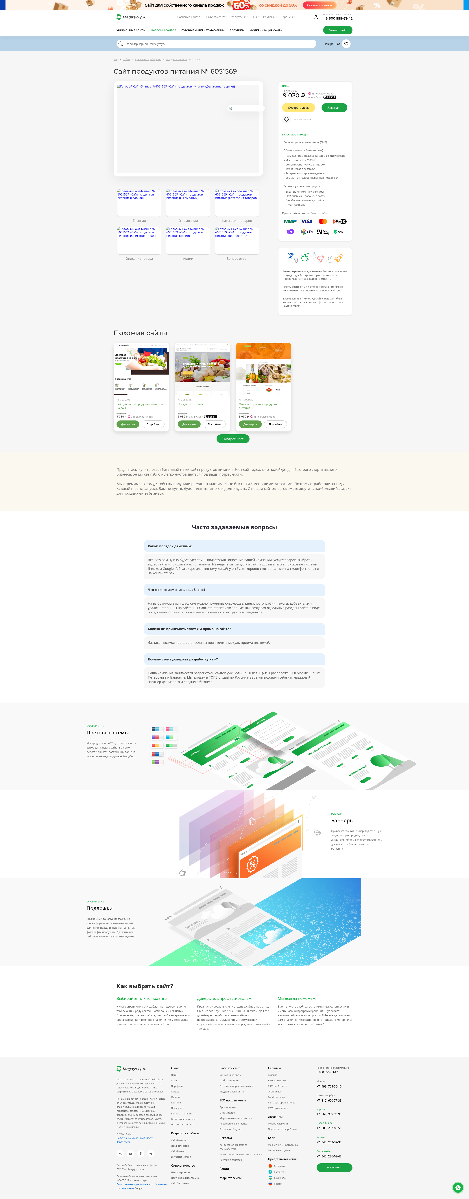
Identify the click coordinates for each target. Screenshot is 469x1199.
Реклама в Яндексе (278, 1080)
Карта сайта (123, 1142)
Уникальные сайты (131, 30)
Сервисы (287, 17)
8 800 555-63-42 (339, 18)
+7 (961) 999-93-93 (329, 1114)
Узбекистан (280, 1177)
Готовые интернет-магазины (202, 30)
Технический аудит (230, 1129)
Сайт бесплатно (180, 1183)
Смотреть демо (298, 108)
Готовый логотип (278, 1123)
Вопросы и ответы (181, 1113)
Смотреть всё (233, 439)
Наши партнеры (180, 1172)
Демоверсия (128, 424)
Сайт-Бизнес (178, 1151)
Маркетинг (238, 17)
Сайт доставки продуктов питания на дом (140, 406)
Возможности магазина (184, 1119)
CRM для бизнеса (277, 1086)
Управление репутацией (234, 1123)
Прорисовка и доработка (282, 1129)
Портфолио (177, 1086)
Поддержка (177, 1108)
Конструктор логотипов (281, 1102)
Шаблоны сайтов (163, 30)
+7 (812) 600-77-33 (329, 1101)
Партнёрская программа (185, 1177)
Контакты (176, 1102)
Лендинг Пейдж (180, 1145)
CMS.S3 (175, 1091)
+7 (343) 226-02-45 (329, 1156)
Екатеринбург (325, 1151)
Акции (224, 1169)
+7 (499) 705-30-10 (329, 1086)
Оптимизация (227, 1112)
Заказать (334, 107)
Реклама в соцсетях (231, 1159)
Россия (278, 1183)
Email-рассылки (276, 1097)
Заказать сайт (338, 30)
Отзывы (175, 1097)
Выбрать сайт (215, 17)
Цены (174, 1075)
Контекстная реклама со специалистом (233, 1146)
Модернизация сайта (266, 30)
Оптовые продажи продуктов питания (258, 406)
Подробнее (153, 424)
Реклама (269, 17)
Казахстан (279, 1172)
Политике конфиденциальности (135, 1184)
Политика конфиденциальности (135, 1138)
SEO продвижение (233, 1100)
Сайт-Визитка (178, 1140)
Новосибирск (324, 1122)
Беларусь (279, 1166)
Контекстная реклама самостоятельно (241, 1154)
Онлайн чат (274, 1091)
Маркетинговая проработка (236, 1118)
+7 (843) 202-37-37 (329, 1142)
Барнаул (321, 1109)
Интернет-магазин (181, 1156)
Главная (272, 1075)
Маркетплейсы (231, 1178)
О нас (174, 1080)
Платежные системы (182, 1124)
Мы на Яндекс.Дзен (279, 1150)
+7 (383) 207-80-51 (329, 1128)
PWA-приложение (278, 1108)
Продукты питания (190, 404)
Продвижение (228, 1107)
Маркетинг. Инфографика (283, 1144)
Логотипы (237, 30)
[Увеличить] (162, 379)
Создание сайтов (188, 17)
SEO (254, 17)
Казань (321, 1137)
